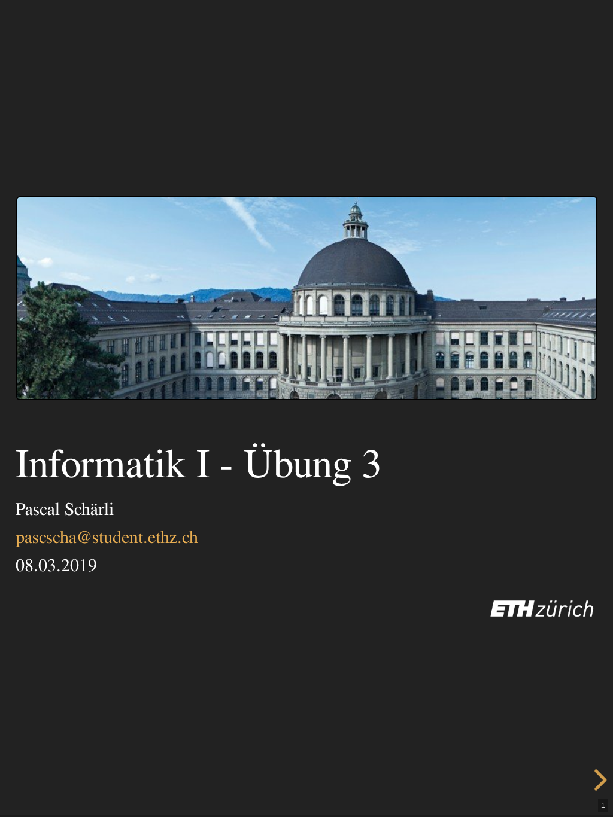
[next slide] (593, 780)
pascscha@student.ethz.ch (107, 538)
